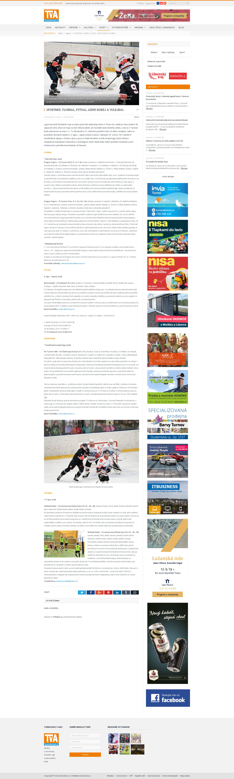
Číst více (149, 108)
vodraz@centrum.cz (66, 309)
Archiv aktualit (168, 176)
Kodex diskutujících (170, 776)
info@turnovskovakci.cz (81, 776)
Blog (181, 27)
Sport (102, 27)
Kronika (139, 27)
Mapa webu (185, 776)
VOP (131, 776)
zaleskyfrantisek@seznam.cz (73, 263)
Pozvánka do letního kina (157, 161)
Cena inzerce (121, 776)
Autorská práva (153, 776)
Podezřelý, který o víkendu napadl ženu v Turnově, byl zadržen (167, 97)
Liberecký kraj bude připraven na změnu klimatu (86, 3)
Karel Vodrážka (51, 608)
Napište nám (140, 776)
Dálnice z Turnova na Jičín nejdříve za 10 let (164, 141)
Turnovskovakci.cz (62, 776)
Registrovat (150, 3)
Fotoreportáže (120, 27)
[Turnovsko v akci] (51, 14)
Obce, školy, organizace (162, 27)
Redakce (110, 776)
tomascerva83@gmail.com (67, 581)
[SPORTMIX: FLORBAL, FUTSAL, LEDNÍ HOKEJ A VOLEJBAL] (91, 74)
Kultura (88, 27)
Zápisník (73, 27)
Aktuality (60, 27)
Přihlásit (140, 3)
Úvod (48, 27)
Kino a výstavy (168, 52)
